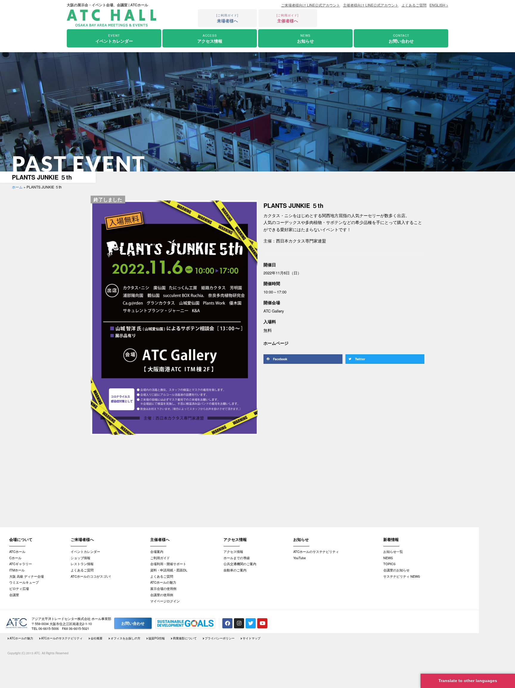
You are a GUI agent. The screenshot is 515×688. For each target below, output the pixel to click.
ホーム (17, 186)
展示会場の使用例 (163, 588)
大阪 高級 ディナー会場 (26, 576)
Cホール (15, 557)
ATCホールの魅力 (163, 582)
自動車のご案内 (235, 570)
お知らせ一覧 (393, 551)
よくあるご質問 (82, 570)
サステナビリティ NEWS (401, 576)
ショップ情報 (80, 557)
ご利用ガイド (160, 557)
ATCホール (17, 551)
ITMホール (17, 570)
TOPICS (389, 563)
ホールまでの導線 (237, 557)
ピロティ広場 (19, 588)
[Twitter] (251, 623)
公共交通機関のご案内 (240, 563)
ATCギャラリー (20, 563)
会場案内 (156, 551)
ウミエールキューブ (24, 582)
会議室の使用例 (161, 594)
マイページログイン (165, 601)
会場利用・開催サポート (168, 563)
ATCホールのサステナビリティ (316, 551)
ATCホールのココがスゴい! (91, 576)
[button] (302, 359)
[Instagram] (239, 623)
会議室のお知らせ (396, 570)
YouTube (299, 557)
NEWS (388, 557)
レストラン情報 (82, 563)
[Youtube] (262, 623)
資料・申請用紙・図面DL (168, 570)
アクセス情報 (233, 551)
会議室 (14, 594)
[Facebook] (227, 623)
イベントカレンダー (85, 551)
